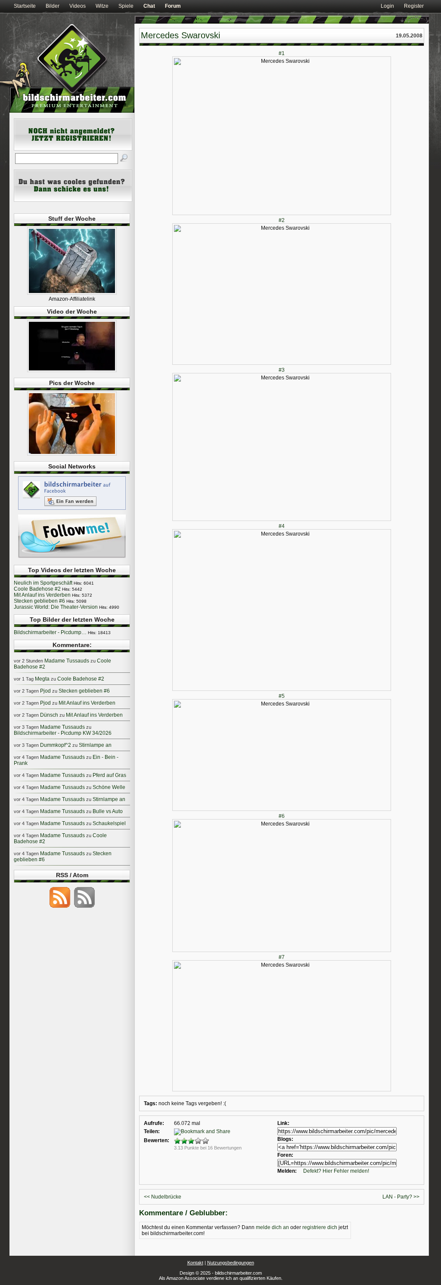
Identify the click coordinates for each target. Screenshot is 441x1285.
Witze (102, 6)
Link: (283, 1123)
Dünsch (49, 715)
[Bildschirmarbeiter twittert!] (72, 558)
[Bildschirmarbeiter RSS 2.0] (59, 907)
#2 (282, 220)
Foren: (285, 1155)
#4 (282, 526)
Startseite (25, 6)
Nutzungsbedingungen (230, 1262)
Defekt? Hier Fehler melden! (336, 1171)
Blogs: (285, 1139)
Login (387, 6)
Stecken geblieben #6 (39, 601)
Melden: (287, 1171)
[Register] (73, 149)
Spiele (126, 6)
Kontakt (195, 1262)
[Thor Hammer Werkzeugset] (72, 293)
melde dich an (272, 1227)
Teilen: (152, 1131)
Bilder (52, 6)
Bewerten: (156, 1140)
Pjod (45, 691)
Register (414, 6)
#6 (282, 816)
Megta (42, 679)
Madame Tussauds (66, 661)
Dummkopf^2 (55, 745)
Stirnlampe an (95, 745)
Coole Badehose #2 (37, 589)
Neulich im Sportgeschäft (43, 583)
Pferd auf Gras (109, 775)
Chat (149, 6)
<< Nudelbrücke (162, 1197)
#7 (282, 957)
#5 (282, 696)
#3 (282, 370)
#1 (282, 53)
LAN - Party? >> (400, 1197)
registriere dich (319, 1227)
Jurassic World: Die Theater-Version (56, 607)
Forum (173, 6)
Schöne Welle (109, 787)
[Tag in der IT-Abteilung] (72, 370)
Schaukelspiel (109, 823)
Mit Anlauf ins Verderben (42, 595)
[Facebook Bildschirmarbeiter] (72, 509)
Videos (77, 6)
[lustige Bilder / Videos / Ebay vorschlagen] (73, 200)
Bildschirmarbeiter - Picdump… (50, 632)
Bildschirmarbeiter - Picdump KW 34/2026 (63, 733)
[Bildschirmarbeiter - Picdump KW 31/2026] (72, 454)
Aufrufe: (154, 1123)
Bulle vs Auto (108, 811)
